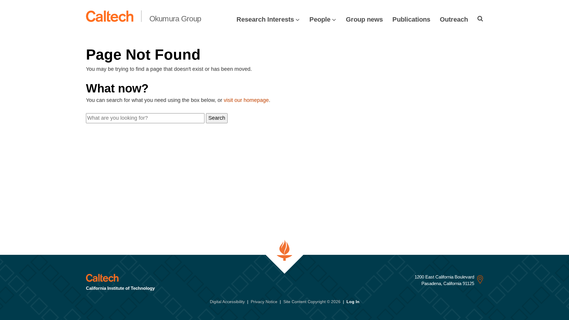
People (319, 19)
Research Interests (265, 19)
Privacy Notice (264, 301)
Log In (352, 301)
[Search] (480, 19)
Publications (411, 19)
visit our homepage (246, 100)
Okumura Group (175, 18)
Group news (364, 19)
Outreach (454, 19)
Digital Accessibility (227, 301)
